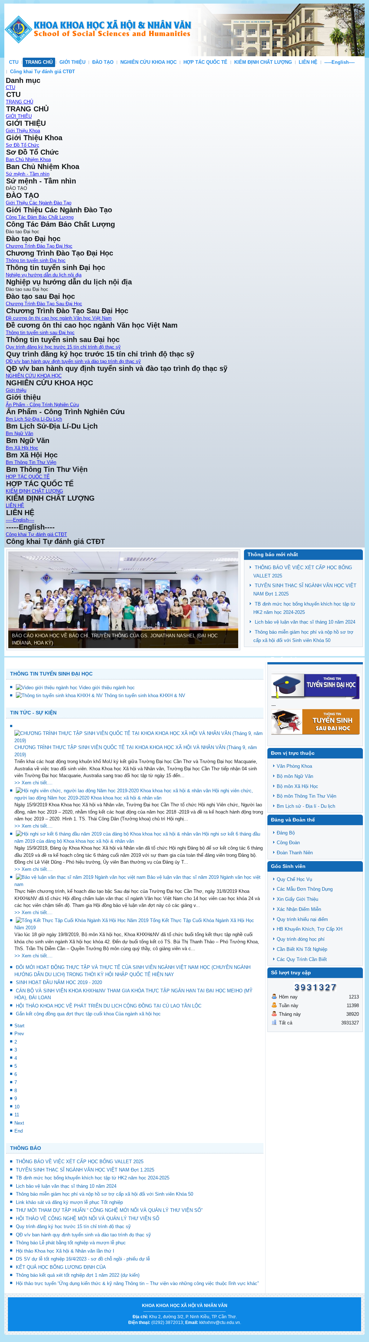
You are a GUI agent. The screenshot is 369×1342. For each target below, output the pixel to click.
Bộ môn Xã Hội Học (297, 786)
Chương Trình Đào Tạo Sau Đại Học (44, 303)
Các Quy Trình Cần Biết (302, 959)
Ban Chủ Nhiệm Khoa (28, 159)
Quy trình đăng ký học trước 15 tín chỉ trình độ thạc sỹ (63, 347)
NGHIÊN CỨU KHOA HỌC (148, 62)
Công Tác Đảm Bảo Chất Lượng (40, 217)
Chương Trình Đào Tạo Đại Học (39, 246)
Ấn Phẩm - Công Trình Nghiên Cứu (42, 404)
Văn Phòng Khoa (294, 766)
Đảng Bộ (286, 833)
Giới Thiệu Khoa (23, 130)
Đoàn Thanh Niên (295, 852)
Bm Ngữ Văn (19, 433)
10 (16, 1107)
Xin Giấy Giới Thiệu (297, 899)
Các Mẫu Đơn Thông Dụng (305, 889)
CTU (13, 62)
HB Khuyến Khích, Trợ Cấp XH (309, 929)
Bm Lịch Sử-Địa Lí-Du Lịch (34, 419)
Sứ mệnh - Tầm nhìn (27, 174)
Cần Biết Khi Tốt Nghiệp (302, 949)
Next (19, 1123)
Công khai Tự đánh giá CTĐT (42, 71)
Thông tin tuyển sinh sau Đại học (40, 332)
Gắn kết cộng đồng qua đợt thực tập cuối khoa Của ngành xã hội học (88, 1014)
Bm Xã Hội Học (22, 448)
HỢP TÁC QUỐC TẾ (205, 62)
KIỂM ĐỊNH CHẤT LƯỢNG (263, 62)
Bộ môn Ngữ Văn (295, 776)
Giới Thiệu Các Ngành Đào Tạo (38, 202)
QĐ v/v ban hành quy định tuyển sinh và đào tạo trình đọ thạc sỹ (73, 361)
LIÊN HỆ (308, 62)
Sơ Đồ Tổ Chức (22, 145)
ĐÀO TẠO (103, 62)
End (18, 1131)
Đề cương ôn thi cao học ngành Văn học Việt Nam (59, 318)
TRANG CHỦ (39, 62)
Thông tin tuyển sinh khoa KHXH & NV (144, 695)
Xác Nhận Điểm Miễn (299, 909)
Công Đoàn (288, 842)
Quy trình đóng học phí (301, 939)
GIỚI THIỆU (72, 62)
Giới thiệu (16, 390)
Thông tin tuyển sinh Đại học (36, 260)
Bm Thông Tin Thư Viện (31, 462)
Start (19, 1025)
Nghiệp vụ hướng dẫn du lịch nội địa (43, 275)
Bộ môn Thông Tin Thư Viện (306, 796)
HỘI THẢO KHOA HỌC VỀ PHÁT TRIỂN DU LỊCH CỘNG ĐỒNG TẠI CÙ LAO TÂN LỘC (108, 1006)
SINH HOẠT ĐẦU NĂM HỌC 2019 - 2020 (59, 982)
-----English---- (339, 62)
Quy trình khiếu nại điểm (302, 919)
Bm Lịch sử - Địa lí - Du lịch (306, 806)
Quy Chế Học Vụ (294, 879)
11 (16, 1114)
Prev (19, 1033)
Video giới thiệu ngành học (107, 687)
